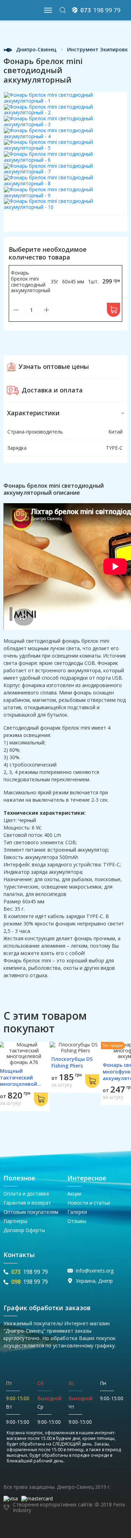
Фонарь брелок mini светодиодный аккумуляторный (30, 281)
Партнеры (15, 1221)
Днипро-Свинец (36, 50)
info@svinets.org (95, 1271)
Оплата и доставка (26, 1193)
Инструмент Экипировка (99, 50)
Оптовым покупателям (30, 1212)
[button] (65, 413)
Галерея (77, 1212)
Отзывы (76, 1221)
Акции (74, 1193)
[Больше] (46, 310)
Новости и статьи (88, 1202)
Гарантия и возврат (27, 1202)
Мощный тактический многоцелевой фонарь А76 (18, 1081)
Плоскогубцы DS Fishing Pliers (72, 1062)
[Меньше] (16, 310)
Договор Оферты (24, 1230)
